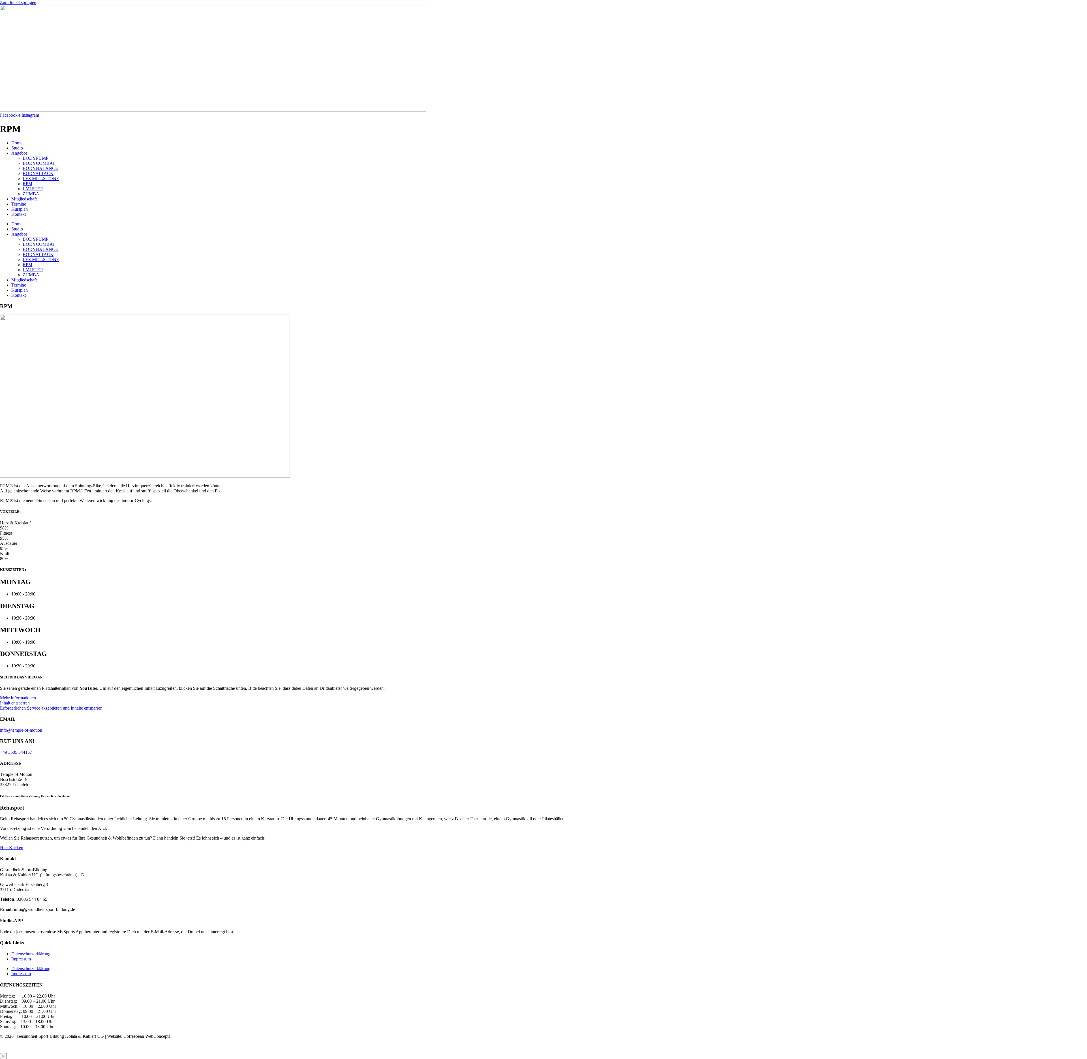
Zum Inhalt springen (18, 2)
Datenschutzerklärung (30, 953)
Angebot (19, 153)
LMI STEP (33, 188)
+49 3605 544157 (16, 752)
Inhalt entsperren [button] (15, 703)
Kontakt (18, 214)
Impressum (21, 958)
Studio (17, 148)
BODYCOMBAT (39, 163)
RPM (27, 183)
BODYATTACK (38, 173)
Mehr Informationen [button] (18, 697)
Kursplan (19, 209)
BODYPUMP (35, 158)
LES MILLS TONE (41, 178)
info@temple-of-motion (21, 730)
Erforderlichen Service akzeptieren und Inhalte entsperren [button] (51, 708)
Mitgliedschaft (24, 199)
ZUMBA (31, 193)
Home (16, 142)
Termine (18, 204)
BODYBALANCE (40, 168)
